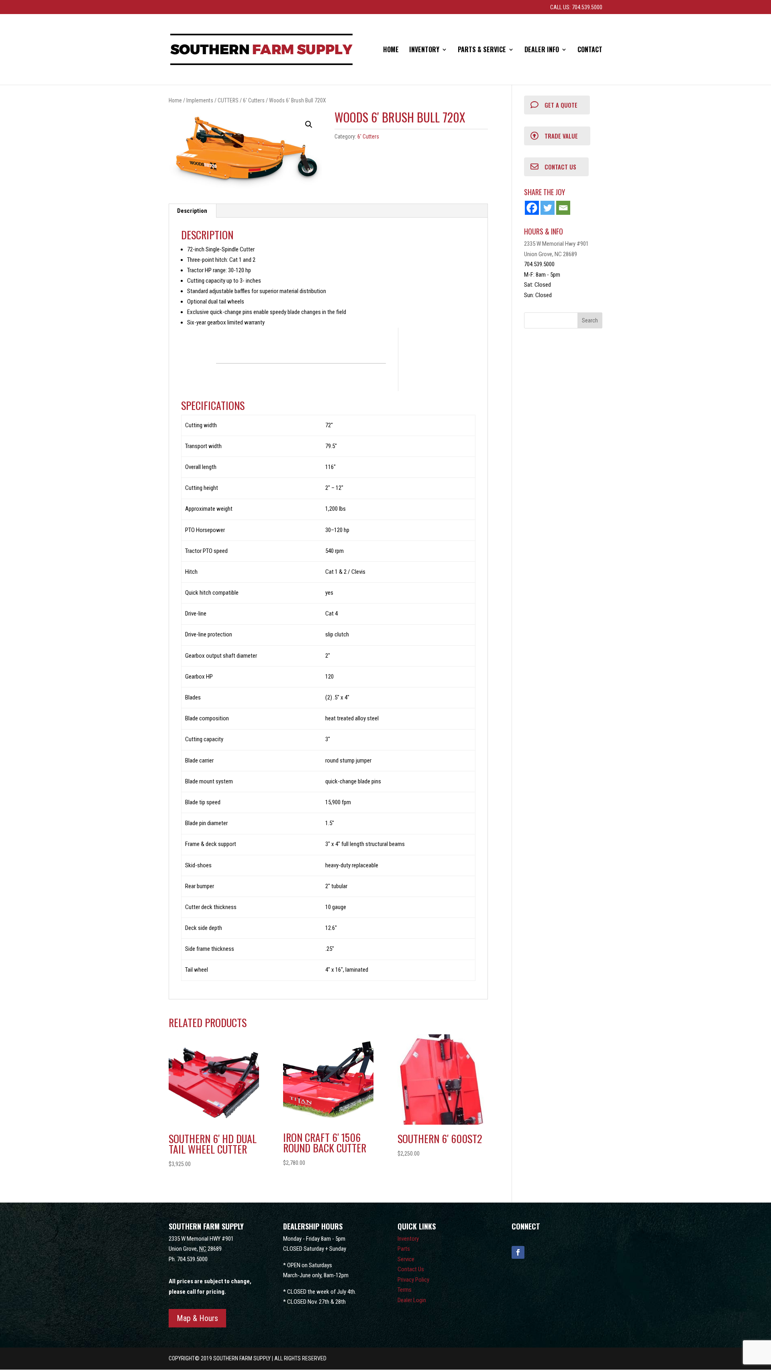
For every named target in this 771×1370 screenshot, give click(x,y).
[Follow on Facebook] (518, 1252)
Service (406, 1259)
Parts (404, 1248)
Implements (199, 100)
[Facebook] (532, 208)
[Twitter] (548, 208)
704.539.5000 (192, 1259)
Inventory (424, 50)
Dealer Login (412, 1300)
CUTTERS (228, 100)
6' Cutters (254, 100)
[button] (309, 124)
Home (391, 50)
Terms (405, 1289)
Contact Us (411, 1269)
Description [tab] (192, 210)
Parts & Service (482, 50)
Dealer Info (541, 50)
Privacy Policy (413, 1279)
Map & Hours (197, 1318)
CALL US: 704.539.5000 (576, 7)
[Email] (563, 208)
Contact (589, 50)
